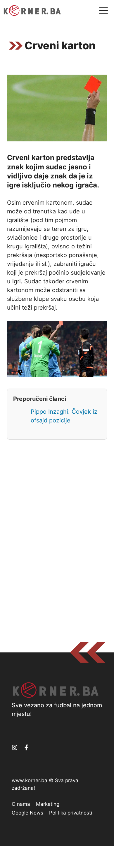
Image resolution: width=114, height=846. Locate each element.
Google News (27, 813)
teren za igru (69, 228)
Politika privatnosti (70, 813)
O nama (21, 804)
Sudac (33, 281)
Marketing (47, 804)
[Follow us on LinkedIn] (26, 747)
